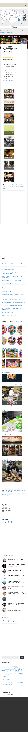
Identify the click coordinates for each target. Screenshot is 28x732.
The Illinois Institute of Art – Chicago (13, 488)
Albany (2, 31)
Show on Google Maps (8, 80)
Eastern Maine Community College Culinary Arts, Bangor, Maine (12, 277)
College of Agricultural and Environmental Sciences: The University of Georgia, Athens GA (13, 459)
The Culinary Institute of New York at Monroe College (13, 302)
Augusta (24, 31)
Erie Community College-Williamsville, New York (12, 305)
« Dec (4, 514)
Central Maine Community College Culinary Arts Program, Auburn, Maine (12, 272)
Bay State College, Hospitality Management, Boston (13, 294)
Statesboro (9, 32)
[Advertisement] (14, 209)
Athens (9, 31)
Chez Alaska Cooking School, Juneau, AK (10, 283)
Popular (5, 555)
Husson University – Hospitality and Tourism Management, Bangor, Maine (11, 268)
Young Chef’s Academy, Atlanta (9, 348)
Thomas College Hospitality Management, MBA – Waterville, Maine (12, 264)
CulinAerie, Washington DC (7, 312)
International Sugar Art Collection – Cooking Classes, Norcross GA (14, 409)
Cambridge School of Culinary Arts (9, 315)
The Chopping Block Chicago (13, 495)
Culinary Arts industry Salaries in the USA (10, 297)
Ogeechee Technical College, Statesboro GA (12, 384)
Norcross (2, 32)
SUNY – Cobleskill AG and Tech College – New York (13, 299)
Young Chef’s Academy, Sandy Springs (10, 324)
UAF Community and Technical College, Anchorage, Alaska (12, 286)
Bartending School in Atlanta (10, 184)
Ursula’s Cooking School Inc (8, 372)
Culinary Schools (12, 42)
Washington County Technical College (10, 260)
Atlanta (17, 31)
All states (3, 27)
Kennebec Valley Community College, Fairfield (11, 280)
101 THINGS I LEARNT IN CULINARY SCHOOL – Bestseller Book (12, 309)
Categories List (5, 694)
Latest (11, 555)
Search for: (4, 655)
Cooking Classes (11, 186)
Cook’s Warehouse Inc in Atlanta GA (10, 434)
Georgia (25, 27)
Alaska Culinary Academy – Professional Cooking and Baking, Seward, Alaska (13, 290)
